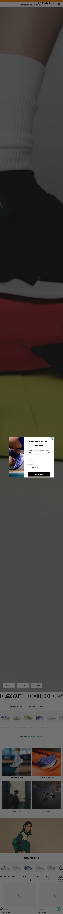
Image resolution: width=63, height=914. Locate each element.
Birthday (31, 464)
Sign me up (39, 474)
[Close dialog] (52, 438)
